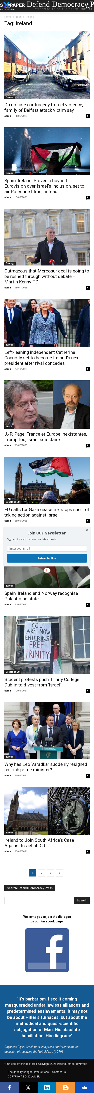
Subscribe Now (47, 558)
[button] (47, 533)
